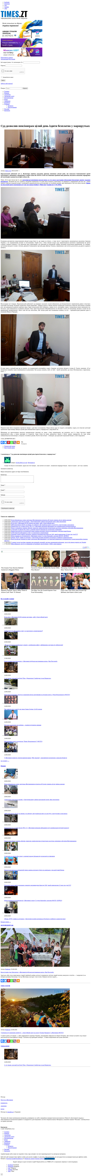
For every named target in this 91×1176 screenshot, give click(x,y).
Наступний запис (9, 448)
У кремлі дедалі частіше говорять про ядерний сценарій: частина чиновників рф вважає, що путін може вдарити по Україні (48, 542)
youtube (6, 7)
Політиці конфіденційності (14, 1158)
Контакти (7, 110)
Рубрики (7, 104)
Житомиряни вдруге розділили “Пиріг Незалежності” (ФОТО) (23, 741)
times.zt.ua (8, 170)
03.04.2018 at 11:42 (21, 462)
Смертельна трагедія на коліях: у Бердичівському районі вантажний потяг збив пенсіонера (38, 521)
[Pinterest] (8, 442)
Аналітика (7, 94)
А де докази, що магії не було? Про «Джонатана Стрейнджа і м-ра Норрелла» (27, 678)
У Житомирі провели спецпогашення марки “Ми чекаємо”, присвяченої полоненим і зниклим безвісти (35, 758)
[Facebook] (2, 442)
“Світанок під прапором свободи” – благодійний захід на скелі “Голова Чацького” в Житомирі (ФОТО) (32, 1032)
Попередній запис (9, 446)
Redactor (7, 969)
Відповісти (31, 462)
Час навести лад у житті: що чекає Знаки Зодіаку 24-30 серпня (23, 709)
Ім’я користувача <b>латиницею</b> (12, 62)
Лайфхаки (7, 101)
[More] (18, 442)
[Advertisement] (45, 118)
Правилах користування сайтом (34, 1158)
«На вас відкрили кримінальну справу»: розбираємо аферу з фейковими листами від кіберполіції (33, 645)
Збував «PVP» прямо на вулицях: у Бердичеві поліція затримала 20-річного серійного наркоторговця (41, 537)
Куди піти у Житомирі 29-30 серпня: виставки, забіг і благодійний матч (32, 523)
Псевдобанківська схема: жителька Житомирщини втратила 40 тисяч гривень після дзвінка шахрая (41, 520)
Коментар (4, 474)
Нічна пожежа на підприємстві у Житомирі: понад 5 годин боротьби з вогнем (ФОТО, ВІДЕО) (40, 536)
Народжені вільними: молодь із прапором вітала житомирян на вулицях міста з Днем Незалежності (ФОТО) (37, 694)
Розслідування (12, 107)
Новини (6, 93)
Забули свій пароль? (7, 83)
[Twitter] (5, 442)
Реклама (6, 109)
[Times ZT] (45, 15)
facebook (6, 2)
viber (5, 8)
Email (2, 490)
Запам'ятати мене (7, 77)
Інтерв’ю (10, 106)
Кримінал (7, 102)
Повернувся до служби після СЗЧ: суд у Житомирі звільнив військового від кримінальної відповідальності (43, 526)
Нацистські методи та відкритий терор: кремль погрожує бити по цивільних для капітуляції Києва (41, 531)
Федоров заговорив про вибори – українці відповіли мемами (22, 725)
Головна (6, 91)
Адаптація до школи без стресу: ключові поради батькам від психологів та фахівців (36, 529)
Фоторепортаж (8, 98)
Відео (6, 99)
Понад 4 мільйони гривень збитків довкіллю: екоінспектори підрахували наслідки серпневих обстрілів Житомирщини (47, 528)
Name (2, 485)
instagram (7, 4)
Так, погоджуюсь (49, 1158)
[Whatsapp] (11, 442)
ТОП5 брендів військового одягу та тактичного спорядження (29, 533)
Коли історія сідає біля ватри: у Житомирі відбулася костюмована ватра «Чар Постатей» (30, 661)
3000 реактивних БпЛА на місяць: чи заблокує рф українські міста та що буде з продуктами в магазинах (42, 525)
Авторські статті (9, 96)
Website (3, 495)
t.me (5, 5)
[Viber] (14, 442)
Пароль (3, 65)
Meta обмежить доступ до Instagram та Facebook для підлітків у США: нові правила (36, 544)
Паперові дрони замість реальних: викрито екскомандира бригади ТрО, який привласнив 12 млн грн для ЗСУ (44, 534)
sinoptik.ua (10, 1112)
